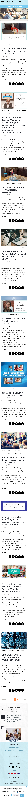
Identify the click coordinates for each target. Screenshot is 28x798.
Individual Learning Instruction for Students (14, 779)
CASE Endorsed (14, 758)
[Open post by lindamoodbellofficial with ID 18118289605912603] (13, 734)
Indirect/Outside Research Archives (14, 783)
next (25, 699)
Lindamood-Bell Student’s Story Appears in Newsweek (13, 190)
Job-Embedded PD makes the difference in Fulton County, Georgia (13, 460)
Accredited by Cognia (14, 756)
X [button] (26, 787)
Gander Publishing (14, 747)
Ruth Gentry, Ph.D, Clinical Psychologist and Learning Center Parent (13, 51)
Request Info (18, 6)
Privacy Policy (5, 792)
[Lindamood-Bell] (16, 2)
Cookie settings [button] (7, 795)
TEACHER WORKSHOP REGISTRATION (14, 750)
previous (3, 699)
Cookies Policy (15, 792)
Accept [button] (22, 795)
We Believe (14, 781)
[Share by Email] (16, 83)
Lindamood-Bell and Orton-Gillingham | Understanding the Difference (14, 718)
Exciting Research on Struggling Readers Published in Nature (11, 657)
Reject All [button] (16, 795)
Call (9, 6)
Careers (14, 770)
